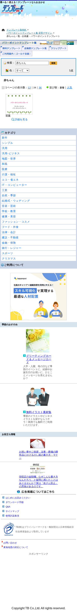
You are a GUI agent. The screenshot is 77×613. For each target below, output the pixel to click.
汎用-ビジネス (11, 153)
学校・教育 (9, 211)
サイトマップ (12, 511)
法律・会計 (9, 232)
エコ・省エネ (10, 179)
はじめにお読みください (18, 497)
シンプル (7, 142)
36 (40, 87)
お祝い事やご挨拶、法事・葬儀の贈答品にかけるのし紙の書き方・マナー (38, 455)
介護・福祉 (9, 174)
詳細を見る (21, 119)
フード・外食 (10, 226)
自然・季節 (9, 195)
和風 (4, 163)
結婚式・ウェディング (16, 200)
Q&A (8, 506)
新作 (4, 137)
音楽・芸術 (9, 205)
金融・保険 (9, 242)
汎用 (4, 148)
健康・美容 (9, 216)
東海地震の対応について (15, 547)
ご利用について (14, 264)
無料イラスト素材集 (38, 412)
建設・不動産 (10, 237)
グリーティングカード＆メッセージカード (38, 359)
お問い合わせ (10, 542)
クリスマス (9, 258)
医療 (4, 169)
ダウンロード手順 (15, 502)
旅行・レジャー (11, 247)
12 (29, 87)
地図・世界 (9, 158)
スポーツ (7, 253)
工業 (4, 190)
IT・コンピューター (14, 184)
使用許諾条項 (12, 515)
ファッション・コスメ (16, 221)
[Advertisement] (38, 22)
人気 (69, 87)
